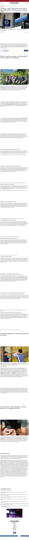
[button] (14, 513)
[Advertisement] (6, 38)
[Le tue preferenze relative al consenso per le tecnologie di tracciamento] (27, 538)
